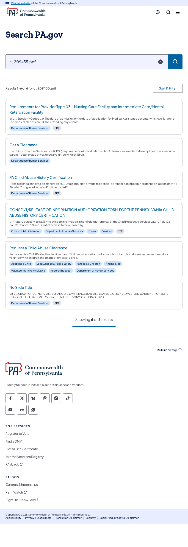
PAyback (12, 464)
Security (91, 517)
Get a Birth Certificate (22, 449)
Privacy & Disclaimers (38, 517)
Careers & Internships (22, 484)
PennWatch (14, 492)
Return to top (167, 350)
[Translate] (157, 12)
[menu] (177, 12)
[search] (168, 12)
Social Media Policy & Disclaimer (119, 517)
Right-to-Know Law (20, 500)
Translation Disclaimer (68, 517)
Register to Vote (18, 433)
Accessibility (13, 517)
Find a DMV (14, 441)
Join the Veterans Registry (25, 457)
